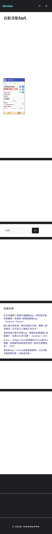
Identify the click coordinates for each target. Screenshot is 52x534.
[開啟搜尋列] (39, 6)
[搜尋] (35, 230)
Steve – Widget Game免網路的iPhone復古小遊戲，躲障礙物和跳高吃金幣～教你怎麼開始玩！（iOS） (26, 343)
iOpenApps (7, 5)
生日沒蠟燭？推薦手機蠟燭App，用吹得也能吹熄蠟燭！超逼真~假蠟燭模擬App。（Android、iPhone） (25, 318)
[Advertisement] (26, 50)
